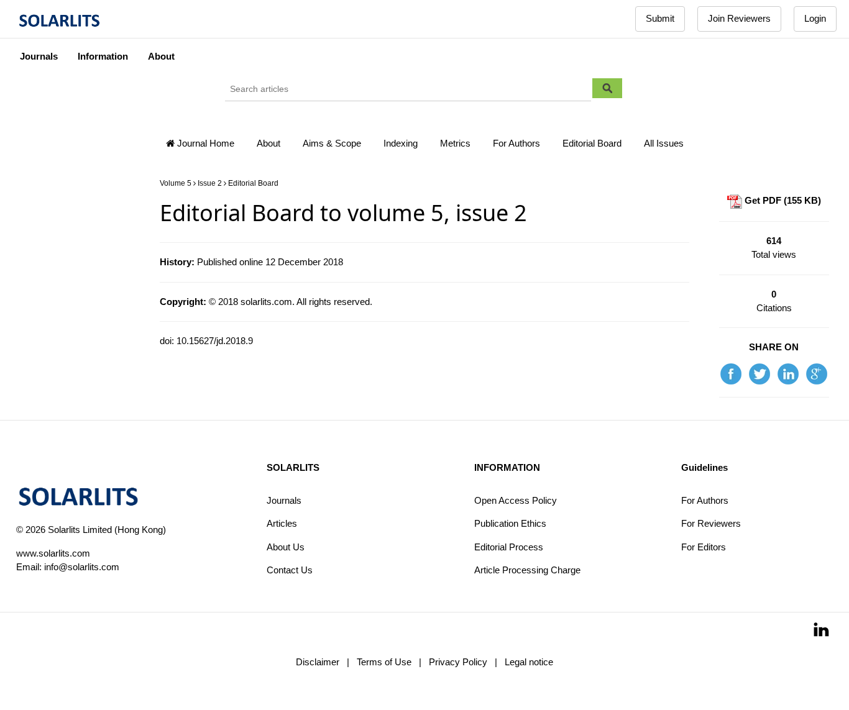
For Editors (703, 547)
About (268, 143)
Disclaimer (317, 662)
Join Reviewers (739, 18)
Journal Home (204, 143)
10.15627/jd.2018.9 (215, 340)
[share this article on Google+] (816, 373)
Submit (660, 18)
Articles (282, 523)
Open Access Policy (515, 500)
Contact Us (290, 570)
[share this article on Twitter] (759, 373)
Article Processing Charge (527, 570)
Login (815, 18)
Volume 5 (175, 183)
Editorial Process (508, 547)
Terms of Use (384, 662)
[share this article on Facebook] (730, 373)
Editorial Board (592, 143)
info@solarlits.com (81, 567)
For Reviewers (711, 523)
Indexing (400, 143)
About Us (286, 547)
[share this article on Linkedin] (788, 373)
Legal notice (529, 662)
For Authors (516, 143)
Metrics (455, 143)
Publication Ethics (510, 523)
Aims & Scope (332, 143)
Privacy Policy (458, 662)
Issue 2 (210, 183)
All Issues (664, 143)
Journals (284, 500)
